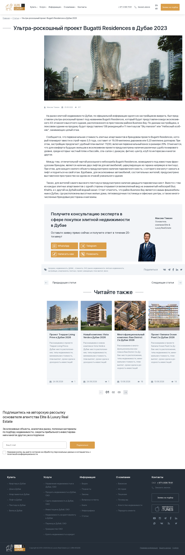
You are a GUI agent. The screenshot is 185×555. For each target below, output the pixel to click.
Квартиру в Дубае (17, 484)
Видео (85, 484)
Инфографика (88, 511)
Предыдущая (64, 282)
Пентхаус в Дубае (17, 505)
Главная (6, 18)
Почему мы (123, 500)
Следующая (163, 282)
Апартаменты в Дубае (19, 494)
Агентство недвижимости (130, 505)
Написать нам (66, 254)
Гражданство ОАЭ (54, 529)
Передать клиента (126, 511)
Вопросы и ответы (90, 500)
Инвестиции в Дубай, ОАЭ (57, 509)
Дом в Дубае (15, 489)
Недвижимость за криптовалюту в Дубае (61, 516)
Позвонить (92, 254)
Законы (85, 494)
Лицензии (122, 494)
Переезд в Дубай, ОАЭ (56, 523)
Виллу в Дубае (15, 511)
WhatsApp (63, 245)
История (122, 489)
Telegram (91, 245)
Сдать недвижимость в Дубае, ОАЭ (60, 502)
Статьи (15, 18)
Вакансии (122, 484)
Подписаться (82, 445)
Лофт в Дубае (15, 500)
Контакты (82, 7)
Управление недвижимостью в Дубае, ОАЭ (60, 485)
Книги (84, 505)
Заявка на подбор (170, 7)
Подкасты (86, 489)
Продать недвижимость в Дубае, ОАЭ (61, 494)
